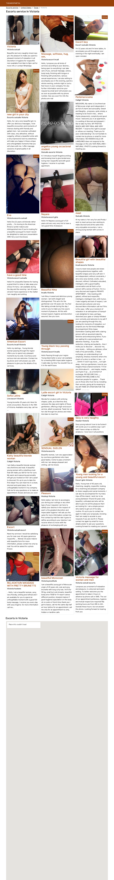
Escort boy (82, 42)
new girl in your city (18, 114)
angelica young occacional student (56, 148)
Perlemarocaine (84, 97)
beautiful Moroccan (52, 578)
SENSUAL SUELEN (51, 448)
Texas (36, 8)
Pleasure (46, 493)
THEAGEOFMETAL (13, 3)
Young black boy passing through (55, 347)
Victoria (11, 46)
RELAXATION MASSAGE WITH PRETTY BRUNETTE (21, 584)
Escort (10, 527)
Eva (9, 215)
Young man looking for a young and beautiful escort (91, 475)
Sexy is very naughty (87, 417)
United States (26, 8)
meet (78, 213)
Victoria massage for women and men (87, 578)
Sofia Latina (13, 395)
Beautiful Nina (49, 289)
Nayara (45, 214)
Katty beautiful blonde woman (19, 457)
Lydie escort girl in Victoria (56, 392)
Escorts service (12, 8)
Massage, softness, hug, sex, (54, 55)
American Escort (16, 341)
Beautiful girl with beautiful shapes (90, 261)
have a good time (16, 275)
